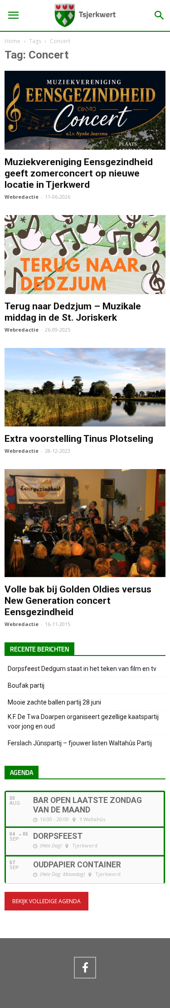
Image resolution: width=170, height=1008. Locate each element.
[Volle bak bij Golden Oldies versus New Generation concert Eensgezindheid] (85, 573)
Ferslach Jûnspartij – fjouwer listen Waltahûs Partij (80, 743)
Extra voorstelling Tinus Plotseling (79, 438)
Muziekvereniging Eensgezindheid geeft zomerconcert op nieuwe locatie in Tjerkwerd (79, 173)
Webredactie (22, 196)
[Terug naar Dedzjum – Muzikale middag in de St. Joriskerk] (85, 290)
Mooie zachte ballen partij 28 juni (54, 702)
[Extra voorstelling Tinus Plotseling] (85, 422)
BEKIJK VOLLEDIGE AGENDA (46, 901)
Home (12, 41)
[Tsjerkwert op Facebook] (85, 968)
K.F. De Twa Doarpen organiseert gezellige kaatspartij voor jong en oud (83, 721)
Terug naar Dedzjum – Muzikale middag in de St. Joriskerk (73, 312)
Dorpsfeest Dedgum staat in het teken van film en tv (82, 668)
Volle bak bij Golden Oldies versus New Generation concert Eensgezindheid (78, 600)
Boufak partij (26, 685)
